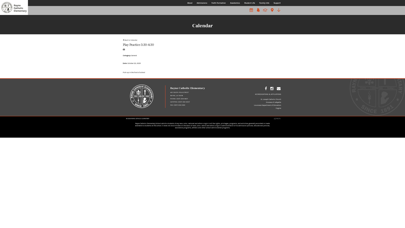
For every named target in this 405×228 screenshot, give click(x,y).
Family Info (264, 3)
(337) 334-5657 (182, 99)
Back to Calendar (130, 40)
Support (277, 3)
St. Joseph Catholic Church (271, 99)
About (189, 3)
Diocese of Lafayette (273, 102)
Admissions (202, 3)
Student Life (249, 3)
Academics (235, 3)
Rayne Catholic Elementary (140, 118)
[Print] (124, 50)
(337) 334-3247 (184, 102)
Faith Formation (218, 3)
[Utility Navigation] (279, 10)
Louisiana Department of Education (267, 105)
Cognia (278, 108)
